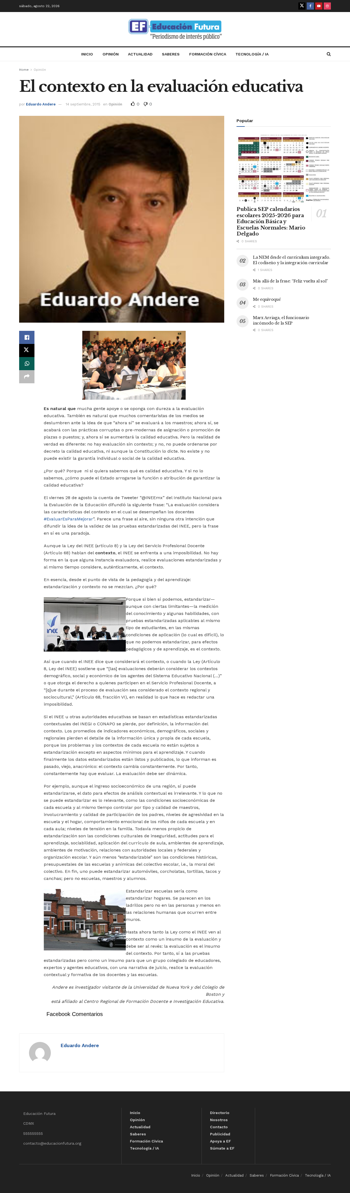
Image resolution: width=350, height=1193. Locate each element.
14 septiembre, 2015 (83, 104)
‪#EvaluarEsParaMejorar (68, 519)
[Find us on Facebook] (310, 6)
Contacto (219, 1127)
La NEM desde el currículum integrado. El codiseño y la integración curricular (291, 260)
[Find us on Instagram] (327, 6)
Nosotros (219, 1120)
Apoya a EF (220, 1141)
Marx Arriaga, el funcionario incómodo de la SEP (281, 320)
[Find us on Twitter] (301, 6)
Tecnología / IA (252, 54)
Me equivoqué (267, 299)
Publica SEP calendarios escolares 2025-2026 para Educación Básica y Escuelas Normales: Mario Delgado (271, 221)
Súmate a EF (222, 1148)
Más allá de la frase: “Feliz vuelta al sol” (290, 281)
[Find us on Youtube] (318, 6)
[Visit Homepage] (175, 29)
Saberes (171, 54)
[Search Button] (329, 54)
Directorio (219, 1112)
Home (24, 70)
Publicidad (220, 1134)
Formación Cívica (207, 54)
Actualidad (140, 54)
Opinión (111, 54)
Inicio (87, 54)
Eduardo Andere (41, 104)
